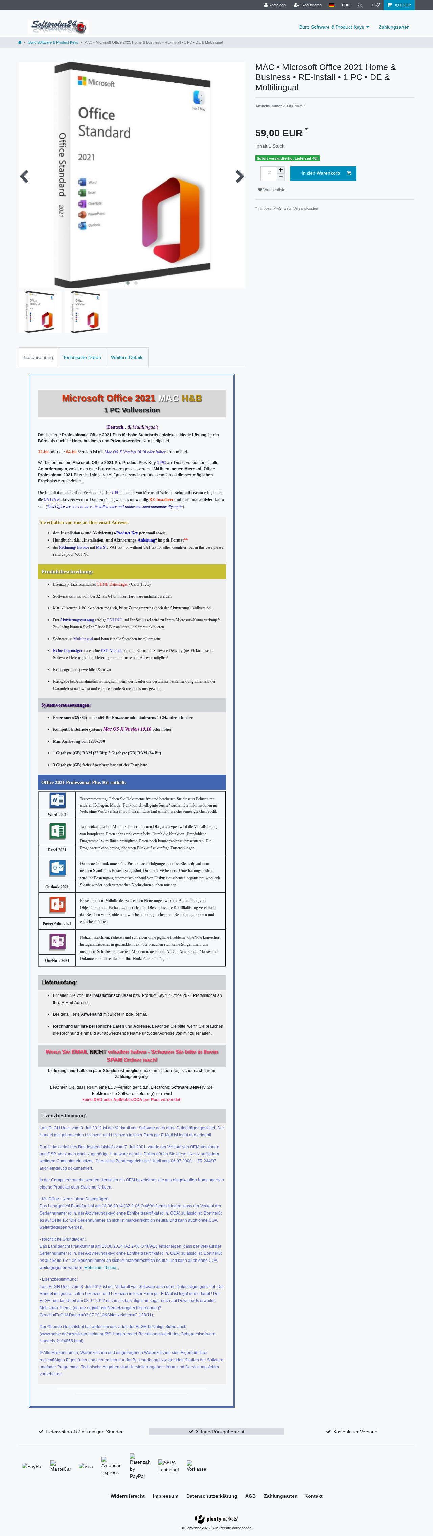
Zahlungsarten (394, 27)
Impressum (166, 1496)
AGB (251, 1496)
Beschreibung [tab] (38, 357)
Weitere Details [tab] (127, 357)
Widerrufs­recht (128, 1496)
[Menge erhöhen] (281, 170)
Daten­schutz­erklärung (212, 1496)
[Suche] (360, 5)
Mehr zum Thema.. (101, 1267)
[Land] (331, 5)
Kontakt (313, 1496)
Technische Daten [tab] (82, 357)
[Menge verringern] (281, 177)
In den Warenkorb (321, 173)
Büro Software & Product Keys (331, 27)
